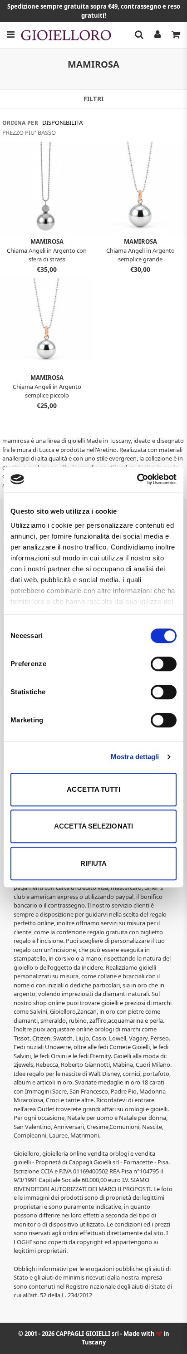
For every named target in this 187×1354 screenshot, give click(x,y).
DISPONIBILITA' (63, 122)
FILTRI (93, 98)
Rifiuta (93, 863)
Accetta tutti (93, 789)
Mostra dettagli (135, 756)
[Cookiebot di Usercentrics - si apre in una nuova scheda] (137, 479)
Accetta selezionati (93, 826)
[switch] (164, 664)
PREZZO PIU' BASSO (29, 132)
